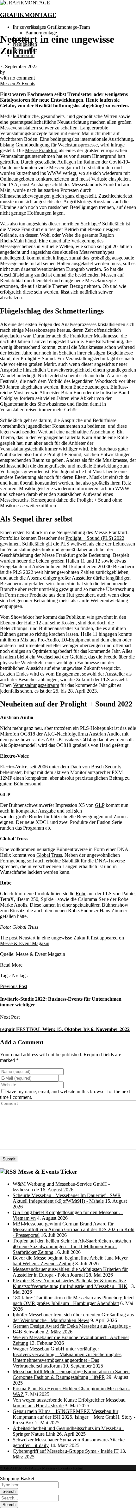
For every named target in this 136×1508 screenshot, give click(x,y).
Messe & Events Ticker (47, 1171)
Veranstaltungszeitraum (36, 685)
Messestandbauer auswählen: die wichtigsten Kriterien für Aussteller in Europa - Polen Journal (70, 1272)
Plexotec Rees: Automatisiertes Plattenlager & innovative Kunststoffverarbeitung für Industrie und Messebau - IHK (70, 1283)
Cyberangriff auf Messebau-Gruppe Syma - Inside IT (66, 1451)
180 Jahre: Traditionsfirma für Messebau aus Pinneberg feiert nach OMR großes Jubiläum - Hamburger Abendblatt (73, 1300)
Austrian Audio (104, 733)
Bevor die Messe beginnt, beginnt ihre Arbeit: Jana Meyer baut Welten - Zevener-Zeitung (70, 1260)
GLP (99, 805)
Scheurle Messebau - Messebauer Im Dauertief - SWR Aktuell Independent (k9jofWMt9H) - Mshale (67, 1198)
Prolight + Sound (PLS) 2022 (94, 538)
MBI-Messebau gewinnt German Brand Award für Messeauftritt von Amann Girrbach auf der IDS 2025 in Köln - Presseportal (73, 1229)
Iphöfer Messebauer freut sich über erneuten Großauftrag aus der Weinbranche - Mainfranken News (73, 1317)
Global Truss (49, 855)
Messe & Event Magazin (24, 943)
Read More (11, 965)
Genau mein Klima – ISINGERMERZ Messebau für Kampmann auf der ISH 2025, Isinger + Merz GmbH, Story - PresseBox (74, 1417)
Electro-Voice (13, 766)
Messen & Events (17, 83)
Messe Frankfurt (41, 150)
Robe (81, 893)
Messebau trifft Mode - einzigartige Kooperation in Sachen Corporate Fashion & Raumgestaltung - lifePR (71, 1374)
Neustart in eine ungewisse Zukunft (54, 937)
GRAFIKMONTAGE (28, 15)
